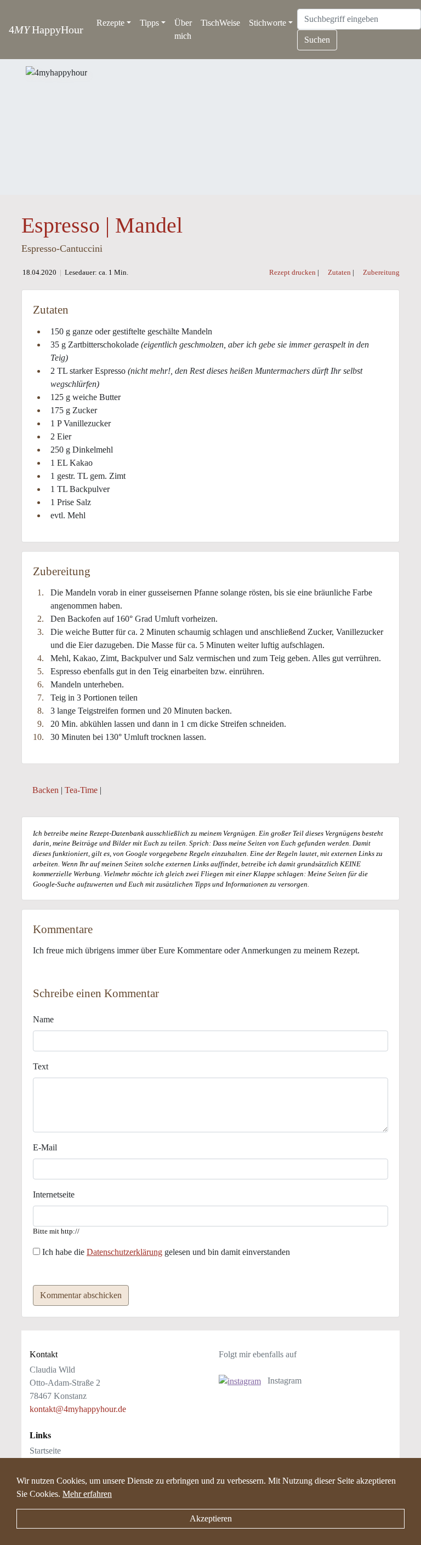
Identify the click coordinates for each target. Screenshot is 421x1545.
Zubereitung (380, 272)
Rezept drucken (292, 272)
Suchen (317, 39)
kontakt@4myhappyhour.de (78, 1409)
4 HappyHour (46, 30)
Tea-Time (81, 790)
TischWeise (220, 22)
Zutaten (338, 272)
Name (43, 1019)
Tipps (149, 22)
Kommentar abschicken (81, 1295)
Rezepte (110, 22)
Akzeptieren (211, 1518)
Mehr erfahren (87, 1493)
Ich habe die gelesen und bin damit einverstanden (165, 1252)
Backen (45, 790)
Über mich (183, 29)
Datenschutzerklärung (124, 1252)
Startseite (45, 1450)
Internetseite (54, 1194)
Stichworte (267, 22)
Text (40, 1066)
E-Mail (45, 1147)
